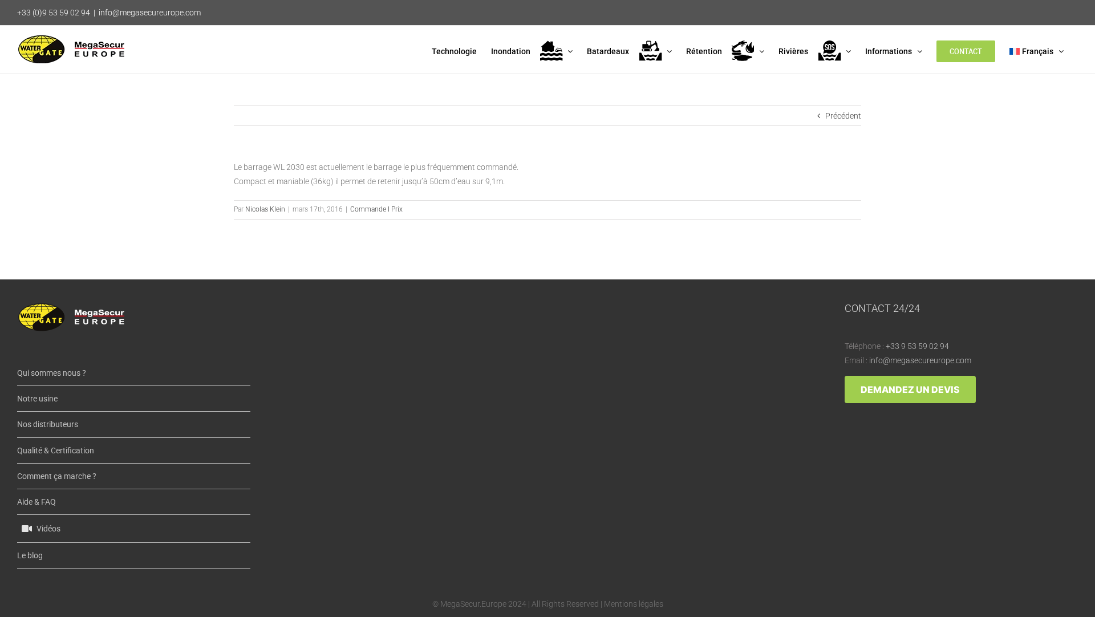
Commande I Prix (376, 209)
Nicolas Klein (265, 209)
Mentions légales (633, 603)
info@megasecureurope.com (150, 12)
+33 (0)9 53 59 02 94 (53, 12)
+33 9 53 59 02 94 (917, 346)
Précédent (843, 115)
